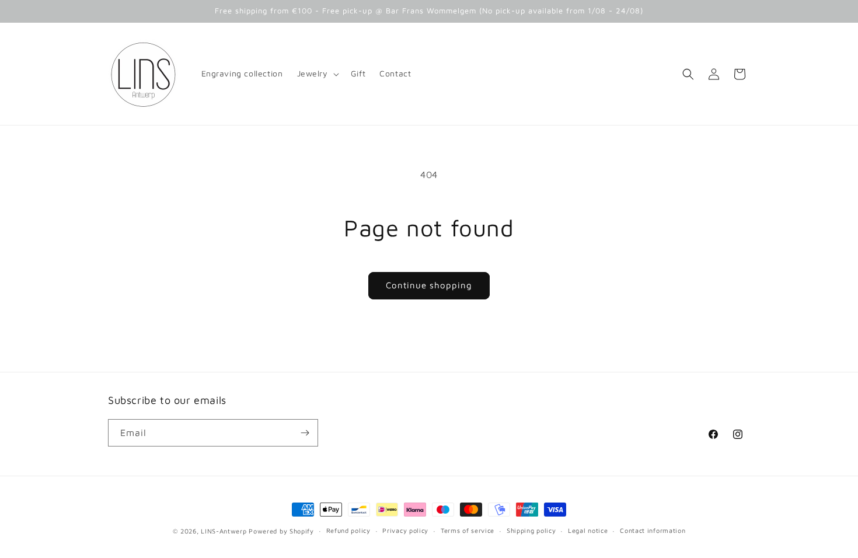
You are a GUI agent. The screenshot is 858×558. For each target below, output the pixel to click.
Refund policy (348, 530)
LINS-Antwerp (223, 531)
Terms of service (467, 530)
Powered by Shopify (281, 531)
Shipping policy (531, 530)
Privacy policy (405, 530)
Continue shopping (429, 285)
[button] (317, 73)
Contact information (652, 530)
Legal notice (588, 530)
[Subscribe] (305, 433)
